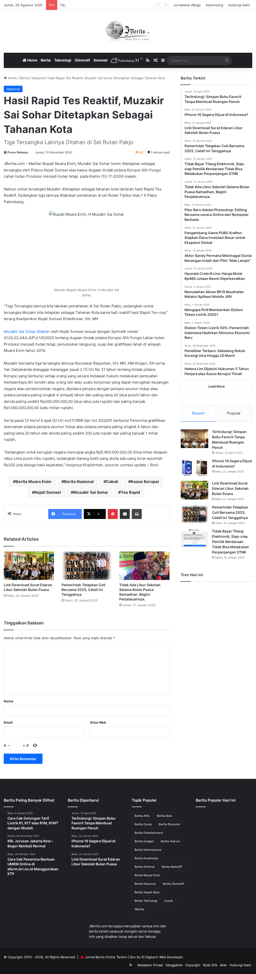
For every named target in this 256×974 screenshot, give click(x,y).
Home (31, 60)
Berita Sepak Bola (147, 892)
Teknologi (62, 60)
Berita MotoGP (172, 867)
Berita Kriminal (144, 867)
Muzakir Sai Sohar (90, 492)
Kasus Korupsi (145, 481)
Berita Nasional (79, 481)
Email (8, 722)
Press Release (18, 152)
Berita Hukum (170, 841)
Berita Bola (164, 816)
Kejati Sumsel (47, 492)
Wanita (139, 909)
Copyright (192, 965)
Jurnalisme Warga (186, 5)
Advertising (214, 5)
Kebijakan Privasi (150, 965)
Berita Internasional (148, 850)
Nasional (38, 78)
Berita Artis (142, 816)
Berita (46, 60)
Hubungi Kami (239, 5)
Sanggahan (174, 965)
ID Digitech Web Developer (162, 957)
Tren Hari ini (192, 574)
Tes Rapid (130, 492)
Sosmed (101, 60)
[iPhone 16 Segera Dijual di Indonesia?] (194, 468)
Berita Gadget (144, 841)
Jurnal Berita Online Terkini (106, 957)
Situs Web (98, 722)
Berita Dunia (143, 824)
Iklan (223, 965)
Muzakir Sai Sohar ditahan (27, 331)
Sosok (168, 901)
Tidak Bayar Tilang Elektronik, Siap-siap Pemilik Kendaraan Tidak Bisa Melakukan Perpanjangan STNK (230, 541)
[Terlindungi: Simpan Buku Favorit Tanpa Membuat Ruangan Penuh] (194, 438)
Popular (234, 413)
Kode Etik (210, 965)
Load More (216, 386)
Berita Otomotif (173, 884)
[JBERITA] (128, 31)
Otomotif (82, 60)
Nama (8, 701)
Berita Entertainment (148, 833)
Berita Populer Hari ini (216, 800)
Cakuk (112, 481)
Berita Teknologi (145, 901)
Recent (198, 413)
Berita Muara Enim (34, 481)
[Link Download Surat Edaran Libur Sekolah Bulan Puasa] (29, 565)
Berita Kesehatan (146, 858)
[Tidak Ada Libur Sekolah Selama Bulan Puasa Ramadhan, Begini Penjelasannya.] (144, 565)
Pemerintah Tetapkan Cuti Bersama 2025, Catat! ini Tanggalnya (84, 589)
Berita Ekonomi (169, 824)
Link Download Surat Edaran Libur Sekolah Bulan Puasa (230, 488)
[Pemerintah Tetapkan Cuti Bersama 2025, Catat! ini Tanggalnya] (87, 565)
